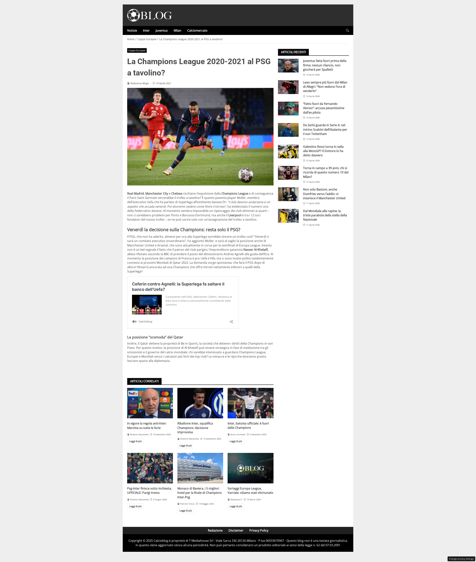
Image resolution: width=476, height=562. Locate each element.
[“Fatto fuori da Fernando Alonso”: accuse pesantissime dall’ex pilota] (288, 108)
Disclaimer (236, 530)
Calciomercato (197, 30)
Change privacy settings (461, 558)
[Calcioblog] (149, 15)
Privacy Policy (258, 530)
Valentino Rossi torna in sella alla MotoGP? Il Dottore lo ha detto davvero (323, 150)
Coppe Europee (136, 50)
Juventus (162, 30)
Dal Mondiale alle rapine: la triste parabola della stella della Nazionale (325, 215)
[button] (347, 30)
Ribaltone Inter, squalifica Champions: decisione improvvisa (195, 427)
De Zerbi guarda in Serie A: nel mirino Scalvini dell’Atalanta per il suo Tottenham (325, 129)
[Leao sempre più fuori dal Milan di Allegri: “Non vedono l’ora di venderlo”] (288, 87)
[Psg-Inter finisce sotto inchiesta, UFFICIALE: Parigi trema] (150, 468)
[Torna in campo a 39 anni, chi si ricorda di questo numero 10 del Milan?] (288, 173)
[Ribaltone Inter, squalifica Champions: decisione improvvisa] (200, 403)
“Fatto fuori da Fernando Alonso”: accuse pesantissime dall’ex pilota (323, 108)
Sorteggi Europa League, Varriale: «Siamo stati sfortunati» (250, 490)
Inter (146, 30)
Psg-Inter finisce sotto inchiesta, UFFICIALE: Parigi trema (149, 490)
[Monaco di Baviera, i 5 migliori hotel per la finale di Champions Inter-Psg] (200, 468)
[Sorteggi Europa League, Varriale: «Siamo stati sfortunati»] (250, 468)
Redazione (215, 530)
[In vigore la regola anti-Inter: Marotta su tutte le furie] (150, 403)
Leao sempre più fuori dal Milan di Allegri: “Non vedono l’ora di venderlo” (325, 86)
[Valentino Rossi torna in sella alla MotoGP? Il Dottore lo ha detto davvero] (288, 151)
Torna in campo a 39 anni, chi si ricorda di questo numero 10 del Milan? (325, 172)
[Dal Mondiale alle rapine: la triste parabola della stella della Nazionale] (288, 215)
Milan (177, 30)
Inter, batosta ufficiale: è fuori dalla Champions (248, 425)
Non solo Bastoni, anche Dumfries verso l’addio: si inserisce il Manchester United (324, 193)
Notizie (132, 30)
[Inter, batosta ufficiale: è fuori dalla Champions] (250, 403)
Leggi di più (135, 441)
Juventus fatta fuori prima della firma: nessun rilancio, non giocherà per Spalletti (324, 65)
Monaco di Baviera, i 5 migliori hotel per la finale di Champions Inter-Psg (199, 492)
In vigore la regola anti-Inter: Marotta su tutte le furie (147, 425)
